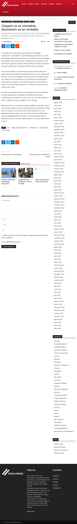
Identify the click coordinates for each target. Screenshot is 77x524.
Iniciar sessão (58, 444)
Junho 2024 (57, 181)
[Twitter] (8, 46)
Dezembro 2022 (59, 235)
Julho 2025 (57, 142)
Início (2, 19)
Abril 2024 (57, 187)
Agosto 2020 (58, 319)
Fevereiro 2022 (59, 265)
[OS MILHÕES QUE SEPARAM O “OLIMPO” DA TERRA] (25, 173)
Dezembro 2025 (59, 127)
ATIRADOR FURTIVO (60, 344)
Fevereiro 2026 (59, 120)
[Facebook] (3, 46)
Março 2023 (58, 226)
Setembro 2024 (59, 172)
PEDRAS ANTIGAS (59, 401)
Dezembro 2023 (59, 199)
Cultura (56, 356)
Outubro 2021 (58, 277)
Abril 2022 (57, 259)
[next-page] (6, 187)
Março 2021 (58, 298)
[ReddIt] (17, 46)
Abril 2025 (57, 151)
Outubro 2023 (58, 205)
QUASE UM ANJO (62, 72)
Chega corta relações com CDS (19, 127)
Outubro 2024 (58, 169)
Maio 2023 (57, 220)
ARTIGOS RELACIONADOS (11, 163)
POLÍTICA (24, 4)
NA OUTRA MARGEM (61, 389)
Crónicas (59, 4)
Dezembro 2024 (59, 163)
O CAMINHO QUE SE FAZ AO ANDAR (62, 35)
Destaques (57, 362)
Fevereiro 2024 (59, 193)
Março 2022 (58, 262)
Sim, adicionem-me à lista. (11, 242)
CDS (8, 127)
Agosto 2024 (58, 175)
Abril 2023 (57, 223)
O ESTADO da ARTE (24, 19)
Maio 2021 (57, 292)
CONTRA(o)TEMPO (60, 347)
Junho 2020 (57, 325)
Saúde (56, 413)
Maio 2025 (57, 148)
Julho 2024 (57, 178)
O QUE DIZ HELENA (60, 398)
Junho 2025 (57, 145)
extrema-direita (43, 127)
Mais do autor (25, 163)
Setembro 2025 (59, 136)
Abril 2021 (57, 295)
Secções (56, 416)
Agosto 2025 (58, 139)
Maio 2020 (57, 328)
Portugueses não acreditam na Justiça (39, 156)
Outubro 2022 (58, 241)
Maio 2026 (57, 111)
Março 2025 (58, 154)
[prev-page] (2, 187)
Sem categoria (58, 419)
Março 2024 (58, 190)
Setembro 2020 (59, 316)
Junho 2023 (57, 217)
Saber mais (31, 511)
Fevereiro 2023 (59, 229)
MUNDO (30, 4)
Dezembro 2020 (59, 307)
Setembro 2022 (59, 244)
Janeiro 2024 (58, 196)
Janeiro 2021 (58, 304)
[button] (73, 4)
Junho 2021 (57, 289)
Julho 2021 (57, 286)
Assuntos (26, 21)
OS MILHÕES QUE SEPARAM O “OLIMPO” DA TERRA (25, 181)
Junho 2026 (57, 108)
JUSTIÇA (37, 4)
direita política (33, 127)
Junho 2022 (57, 253)
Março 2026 (58, 117)
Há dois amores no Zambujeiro (11, 154)
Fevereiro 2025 (59, 157)
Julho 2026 (57, 105)
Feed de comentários (61, 450)
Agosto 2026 (58, 102)
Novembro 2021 (59, 274)
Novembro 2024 (59, 166)
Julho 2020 (57, 322)
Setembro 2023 (59, 208)
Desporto (57, 359)
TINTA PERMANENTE (61, 428)
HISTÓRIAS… (58, 371)
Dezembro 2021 (59, 271)
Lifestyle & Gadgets (60, 383)
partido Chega (6, 130)
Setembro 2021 (59, 280)
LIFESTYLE (51, 4)
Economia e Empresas (61, 365)
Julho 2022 (57, 250)
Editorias (57, 368)
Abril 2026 (57, 114)
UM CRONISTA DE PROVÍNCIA (63, 431)
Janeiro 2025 (58, 160)
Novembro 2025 (59, 130)
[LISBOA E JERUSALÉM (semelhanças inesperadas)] (8, 173)
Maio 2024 (57, 184)
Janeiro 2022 (58, 268)
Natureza (57, 392)
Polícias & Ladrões (60, 404)
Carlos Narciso (8, 41)
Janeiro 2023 (58, 232)
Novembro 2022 (59, 238)
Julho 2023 (57, 214)
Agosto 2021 (58, 283)
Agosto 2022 (58, 247)
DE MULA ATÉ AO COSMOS (62, 50)
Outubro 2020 (58, 313)
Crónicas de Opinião (11, 19)
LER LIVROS (57, 377)
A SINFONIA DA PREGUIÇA (63, 68)
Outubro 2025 (58, 133)
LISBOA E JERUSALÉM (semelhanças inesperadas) (8, 181)
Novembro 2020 (59, 310)
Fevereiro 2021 (59, 301)
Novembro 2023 (59, 202)
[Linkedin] (13, 46)
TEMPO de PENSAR (60, 425)
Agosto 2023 (58, 211)
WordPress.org (59, 453)
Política (32, 21)
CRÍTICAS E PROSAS (60, 350)
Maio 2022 (57, 256)
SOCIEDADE (44, 4)
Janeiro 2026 (58, 123)
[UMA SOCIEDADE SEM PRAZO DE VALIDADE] (42, 173)
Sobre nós (5, 12)
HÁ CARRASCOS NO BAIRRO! (63, 54)
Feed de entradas (60, 447)
